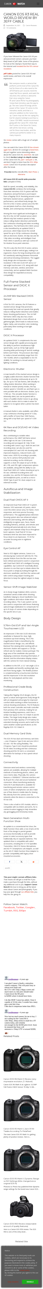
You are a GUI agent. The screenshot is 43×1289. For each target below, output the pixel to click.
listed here (34, 150)
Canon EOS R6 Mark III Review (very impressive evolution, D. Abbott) (20, 1080)
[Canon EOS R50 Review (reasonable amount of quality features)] (21, 1206)
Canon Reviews (31, 25)
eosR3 (7, 868)
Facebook (9, 907)
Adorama (21, 174)
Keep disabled (13, 1282)
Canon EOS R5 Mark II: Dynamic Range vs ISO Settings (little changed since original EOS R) (21, 1181)
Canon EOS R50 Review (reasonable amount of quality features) (20, 1225)
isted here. (28, 155)
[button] (38, 4)
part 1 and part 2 (27, 160)
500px (22, 910)
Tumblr (8, 910)
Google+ (30, 907)
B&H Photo (32, 172)
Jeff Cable (8, 73)
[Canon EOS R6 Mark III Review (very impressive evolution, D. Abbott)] (21, 1058)
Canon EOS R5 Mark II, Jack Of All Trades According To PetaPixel (19, 1130)
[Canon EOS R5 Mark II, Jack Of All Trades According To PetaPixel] (21, 1108)
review (8, 140)
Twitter (20, 907)
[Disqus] (21, 943)
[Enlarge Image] (21, 42)
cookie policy (24, 1270)
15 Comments (11, 28)
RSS (15, 910)
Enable (30, 1282)
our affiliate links (27, 892)
